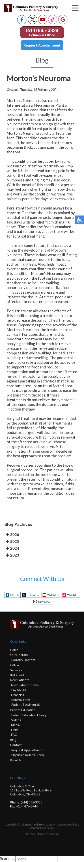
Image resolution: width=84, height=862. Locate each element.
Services (16, 670)
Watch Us (53, 595)
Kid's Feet (17, 675)
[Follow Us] (32, 22)
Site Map (30, 834)
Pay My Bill (18, 690)
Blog (13, 740)
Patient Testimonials (25, 704)
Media (15, 725)
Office (14, 665)
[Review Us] (63, 22)
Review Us (44, 601)
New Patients (19, 680)
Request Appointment (42, 45)
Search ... (7, 858)
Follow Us (33, 595)
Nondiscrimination (48, 834)
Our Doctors (19, 655)
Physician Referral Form (27, 755)
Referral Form (20, 699)
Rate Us (15, 760)
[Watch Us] (42, 22)
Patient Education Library (29, 715)
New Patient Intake (25, 685)
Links (14, 730)
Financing (17, 695)
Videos (16, 720)
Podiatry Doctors (23, 660)
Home (14, 650)
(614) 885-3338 (42, 30)
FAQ (14, 734)
